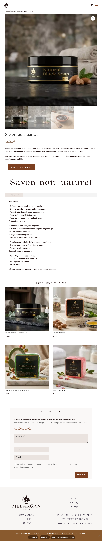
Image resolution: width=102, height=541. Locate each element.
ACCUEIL (75, 499)
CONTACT (27, 523)
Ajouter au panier (20, 167)
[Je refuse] (99, 535)
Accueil (8, 11)
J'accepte (33, 537)
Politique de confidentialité (63, 537)
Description (14, 195)
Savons (15, 11)
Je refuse (45, 537)
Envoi (80, 474)
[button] (93, 18)
